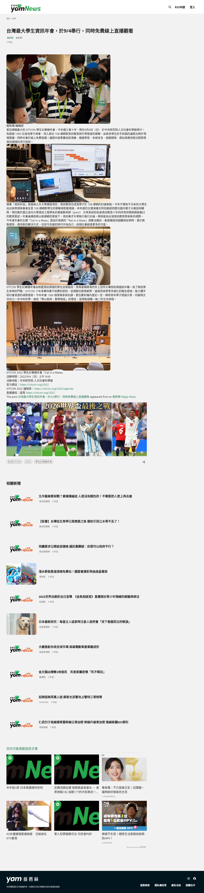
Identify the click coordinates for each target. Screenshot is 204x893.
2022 (28, 461)
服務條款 (145, 885)
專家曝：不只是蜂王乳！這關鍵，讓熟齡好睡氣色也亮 (123, 790)
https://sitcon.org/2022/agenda (53, 388)
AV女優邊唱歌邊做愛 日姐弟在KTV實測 (26, 836)
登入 (192, 7)
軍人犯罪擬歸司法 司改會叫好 (73, 834)
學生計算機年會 (43, 461)
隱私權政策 (161, 885)
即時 (14, 18)
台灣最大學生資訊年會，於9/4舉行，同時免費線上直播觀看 (53, 396)
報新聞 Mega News (124, 396)
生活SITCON (14, 461)
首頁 (8, 18)
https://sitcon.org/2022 (34, 384)
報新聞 (10, 37)
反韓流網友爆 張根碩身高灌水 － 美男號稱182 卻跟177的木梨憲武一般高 (76, 790)
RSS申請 (180, 7)
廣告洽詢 (176, 885)
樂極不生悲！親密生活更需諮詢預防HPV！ (123, 836)
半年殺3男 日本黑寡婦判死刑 (24, 788)
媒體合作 (190, 885)
